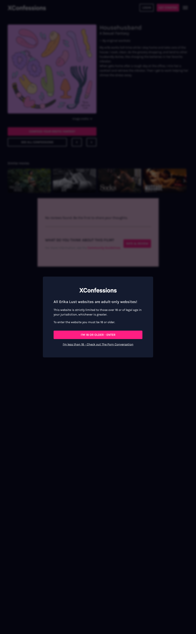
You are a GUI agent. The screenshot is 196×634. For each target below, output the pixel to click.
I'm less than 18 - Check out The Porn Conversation (98, 344)
